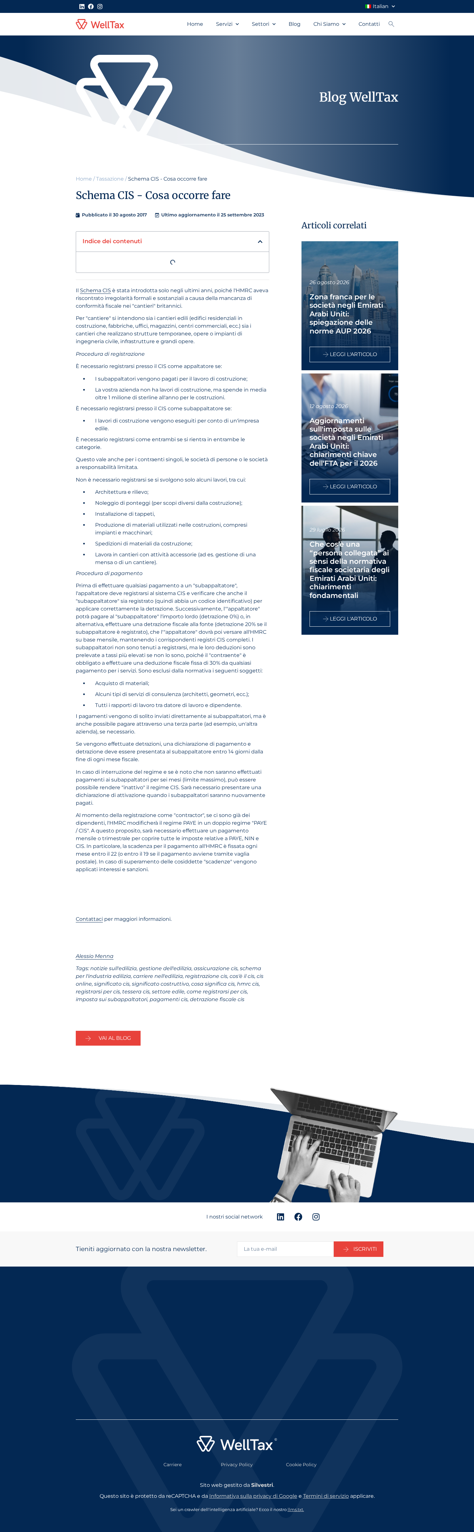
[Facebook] (91, 6)
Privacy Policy (237, 1464)
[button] (260, 241)
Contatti (369, 24)
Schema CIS (95, 290)
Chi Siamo (326, 24)
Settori (260, 24)
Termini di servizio (326, 1496)
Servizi (224, 24)
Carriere (172, 1464)
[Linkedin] (82, 6)
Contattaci (89, 919)
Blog (295, 24)
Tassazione (110, 179)
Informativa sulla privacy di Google (253, 1496)
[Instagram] (100, 6)
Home (195, 24)
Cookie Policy (301, 1464)
